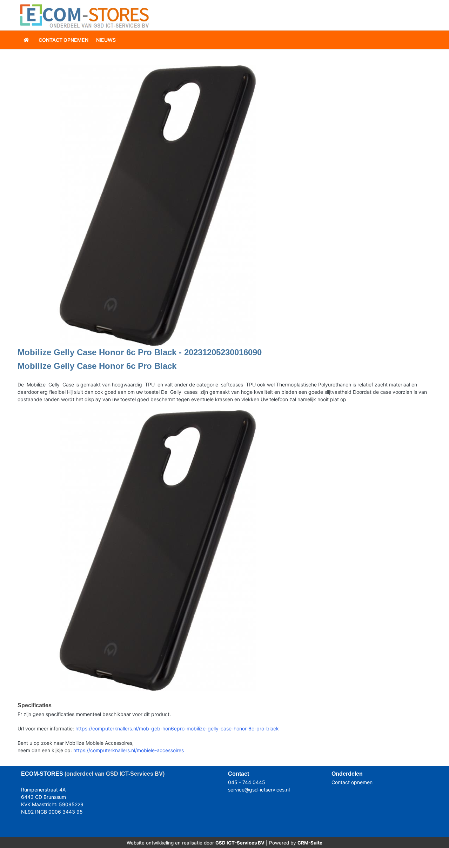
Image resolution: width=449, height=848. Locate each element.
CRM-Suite (309, 843)
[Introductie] (27, 39)
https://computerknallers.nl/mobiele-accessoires (128, 750)
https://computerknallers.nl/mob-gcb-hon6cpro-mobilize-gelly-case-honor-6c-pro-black (177, 728)
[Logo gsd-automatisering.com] (84, 15)
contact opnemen (63, 40)
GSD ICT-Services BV (239, 843)
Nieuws (106, 40)
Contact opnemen (352, 782)
